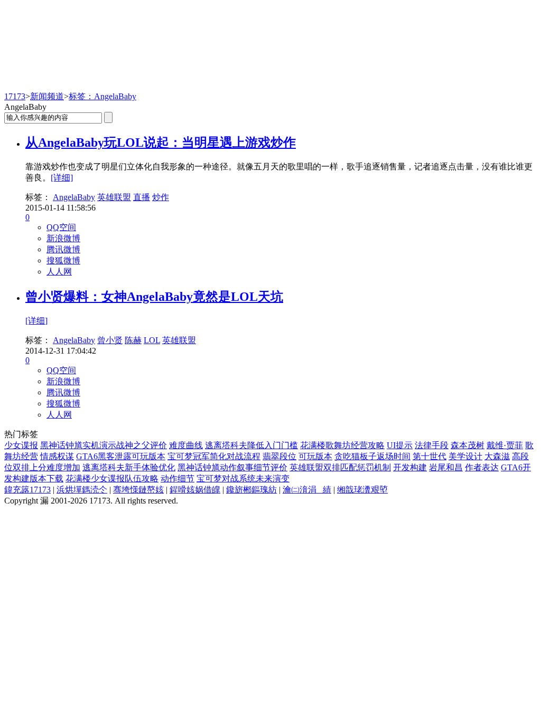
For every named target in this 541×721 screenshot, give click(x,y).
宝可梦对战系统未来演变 (243, 478)
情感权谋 (57, 456)
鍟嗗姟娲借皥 (195, 489)
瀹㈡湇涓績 (307, 489)
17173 (14, 96)
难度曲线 (186, 445)
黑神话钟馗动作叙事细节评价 (232, 467)
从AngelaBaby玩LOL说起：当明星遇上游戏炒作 (160, 142)
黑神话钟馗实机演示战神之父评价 (103, 445)
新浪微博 (63, 238)
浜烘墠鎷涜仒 (82, 489)
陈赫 (133, 340)
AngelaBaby (74, 197)
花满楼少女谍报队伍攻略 (112, 478)
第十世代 (429, 456)
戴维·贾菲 (505, 445)
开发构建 (410, 467)
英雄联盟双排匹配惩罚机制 (340, 467)
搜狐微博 (63, 260)
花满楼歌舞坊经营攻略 (342, 445)
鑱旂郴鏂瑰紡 (251, 489)
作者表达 (482, 467)
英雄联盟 (114, 197)
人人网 (59, 271)
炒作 (160, 197)
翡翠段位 (279, 456)
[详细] (62, 177)
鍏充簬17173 (27, 489)
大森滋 (497, 456)
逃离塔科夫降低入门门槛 (251, 445)
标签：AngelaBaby (102, 96)
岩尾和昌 (446, 467)
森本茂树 (467, 445)
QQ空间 (61, 227)
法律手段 (432, 445)
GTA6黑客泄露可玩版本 (120, 456)
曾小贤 (110, 340)
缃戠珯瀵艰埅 (362, 489)
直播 (141, 197)
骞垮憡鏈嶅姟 (138, 489)
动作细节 (177, 478)
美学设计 (465, 456)
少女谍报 (21, 445)
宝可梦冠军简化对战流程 (213, 456)
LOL (152, 340)
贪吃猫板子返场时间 (372, 456)
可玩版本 (315, 456)
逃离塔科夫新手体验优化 (128, 467)
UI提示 (400, 445)
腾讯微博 (63, 249)
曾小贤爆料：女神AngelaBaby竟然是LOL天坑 (154, 296)
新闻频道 (47, 96)
